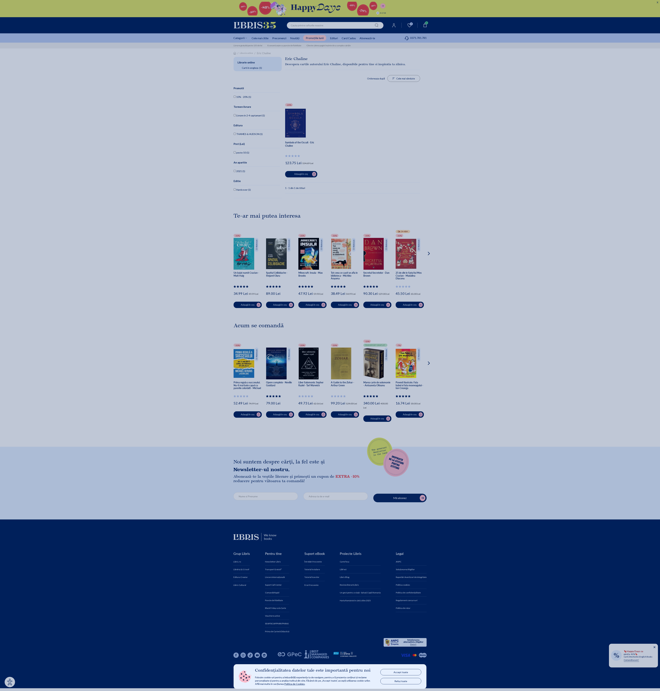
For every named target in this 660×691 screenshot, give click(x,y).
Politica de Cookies (294, 683)
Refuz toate (400, 681)
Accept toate (401, 672)
